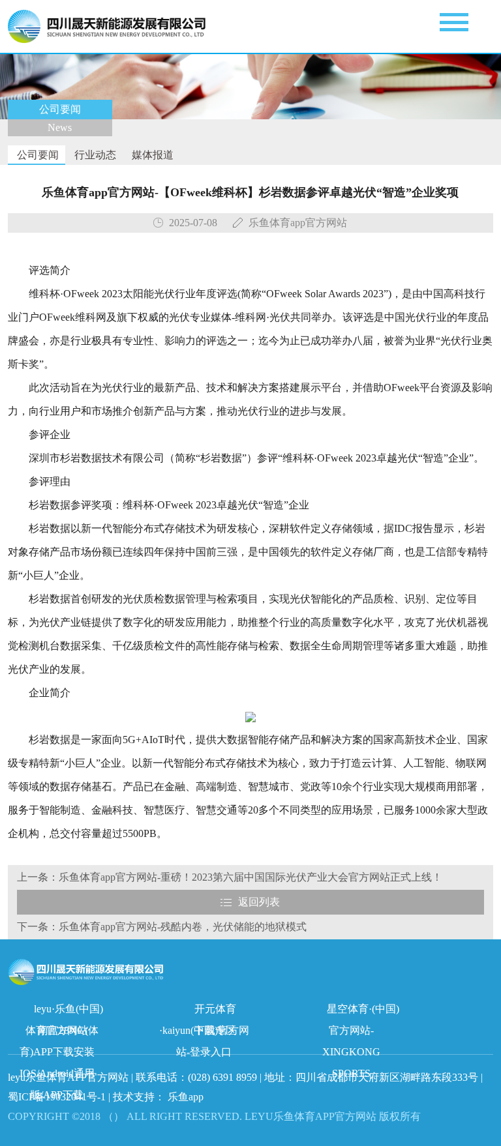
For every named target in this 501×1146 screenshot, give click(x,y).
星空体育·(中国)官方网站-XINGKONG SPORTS (360, 1011)
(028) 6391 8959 (224, 1077)
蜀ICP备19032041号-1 (57, 1096)
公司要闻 (36, 154)
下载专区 (215, 1030)
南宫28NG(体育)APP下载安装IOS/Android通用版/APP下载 (59, 1033)
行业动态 (94, 154)
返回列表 (259, 901)
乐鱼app (186, 1096)
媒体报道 (151, 154)
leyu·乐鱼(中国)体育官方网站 (64, 1011)
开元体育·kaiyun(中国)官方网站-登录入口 (204, 1011)
